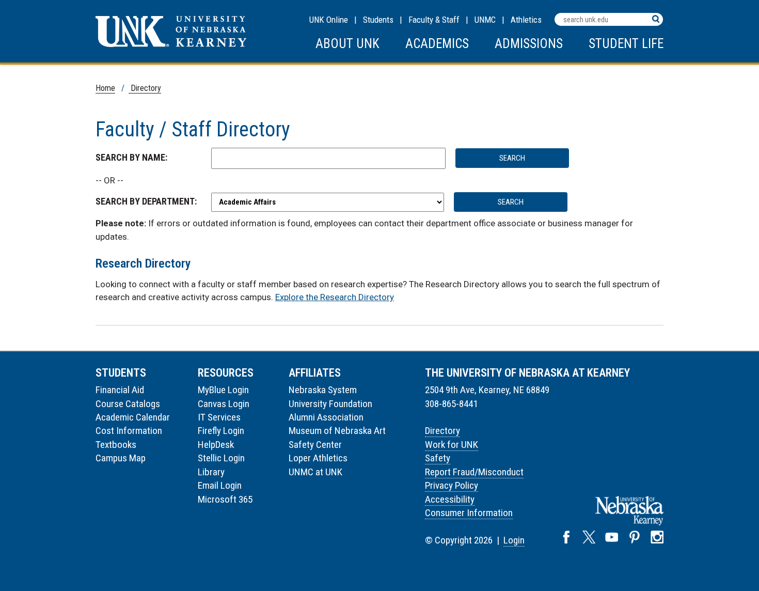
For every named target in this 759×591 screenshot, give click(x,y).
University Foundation (330, 404)
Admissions (529, 43)
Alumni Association (326, 417)
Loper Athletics (318, 458)
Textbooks (116, 444)
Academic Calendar (133, 417)
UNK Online (328, 19)
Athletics (526, 19)
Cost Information (129, 431)
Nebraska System (323, 390)
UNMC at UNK (315, 472)
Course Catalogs (128, 404)
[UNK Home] (171, 44)
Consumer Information (469, 513)
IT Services (219, 417)
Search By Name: (131, 157)
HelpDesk (216, 444)
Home (105, 88)
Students (378, 19)
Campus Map (121, 458)
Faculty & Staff (434, 19)
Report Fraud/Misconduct (474, 472)
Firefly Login (221, 431)
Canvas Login (223, 404)
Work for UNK (451, 444)
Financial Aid (120, 390)
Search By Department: (146, 201)
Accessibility (450, 499)
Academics (437, 43)
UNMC (485, 19)
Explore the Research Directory (334, 297)
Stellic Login (221, 458)
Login (514, 540)
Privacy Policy (451, 485)
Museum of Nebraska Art (337, 431)
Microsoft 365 (225, 499)
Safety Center (315, 444)
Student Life (626, 43)
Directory (145, 88)
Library (211, 472)
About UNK (347, 43)
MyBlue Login (223, 390)
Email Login (220, 485)
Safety (437, 458)
